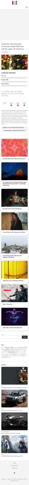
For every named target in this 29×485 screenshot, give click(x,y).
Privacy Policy (14, 465)
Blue (17, 351)
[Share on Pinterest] (18, 104)
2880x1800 (3, 349)
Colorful (2, 352)
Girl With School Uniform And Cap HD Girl (12, 456)
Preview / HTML (4, 79)
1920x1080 (7, 91)
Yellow (9, 357)
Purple (2, 355)
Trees (14, 355)
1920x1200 (16, 347)
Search (2, 334)
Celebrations (5, 52)
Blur (20, 351)
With (6, 357)
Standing (9, 355)
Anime (2, 351)
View (20, 355)
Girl (7, 354)
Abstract (22, 349)
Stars (3, 95)
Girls (9, 354)
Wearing (23, 355)
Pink (26, 354)
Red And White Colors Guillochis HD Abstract (14, 158)
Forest (2, 354)
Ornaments (21, 93)
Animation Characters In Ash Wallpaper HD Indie (13, 387)
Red (5, 355)
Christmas (19, 91)
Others (2, 385)
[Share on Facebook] (11, 104)
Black (14, 351)
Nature (23, 354)
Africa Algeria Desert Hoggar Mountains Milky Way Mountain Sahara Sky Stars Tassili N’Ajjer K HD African (14, 184)
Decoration (4, 93)
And (25, 349)
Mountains (19, 354)
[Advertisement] (14, 24)
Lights (16, 93)
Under (17, 355)
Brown (22, 351)
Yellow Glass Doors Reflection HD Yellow (13, 280)
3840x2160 (10, 349)
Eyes (21, 352)
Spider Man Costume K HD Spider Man (12, 327)
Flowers (24, 352)
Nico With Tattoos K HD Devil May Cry (12, 208)
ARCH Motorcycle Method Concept (10, 433)
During (19, 352)
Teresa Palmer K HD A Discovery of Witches (14, 232)
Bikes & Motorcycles (5, 431)
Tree (6, 95)
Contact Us (14, 468)
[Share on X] (4, 104)
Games (5, 354)
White (3, 357)
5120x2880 (17, 349)
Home (14, 463)
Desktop (11, 352)
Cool (5, 352)
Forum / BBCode (5, 83)
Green (11, 354)
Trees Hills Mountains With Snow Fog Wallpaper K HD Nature (12, 256)
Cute (7, 352)
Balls (12, 91)
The (12, 355)
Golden (12, 93)
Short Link (3, 75)
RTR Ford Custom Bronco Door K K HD (11, 410)
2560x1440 (23, 348)
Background (8, 351)
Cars (25, 351)
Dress (16, 352)
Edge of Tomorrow (7, 304)
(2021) (2, 347)
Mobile (15, 354)
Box (15, 91)
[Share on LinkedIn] (24, 104)
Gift (8, 93)
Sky (7, 355)
